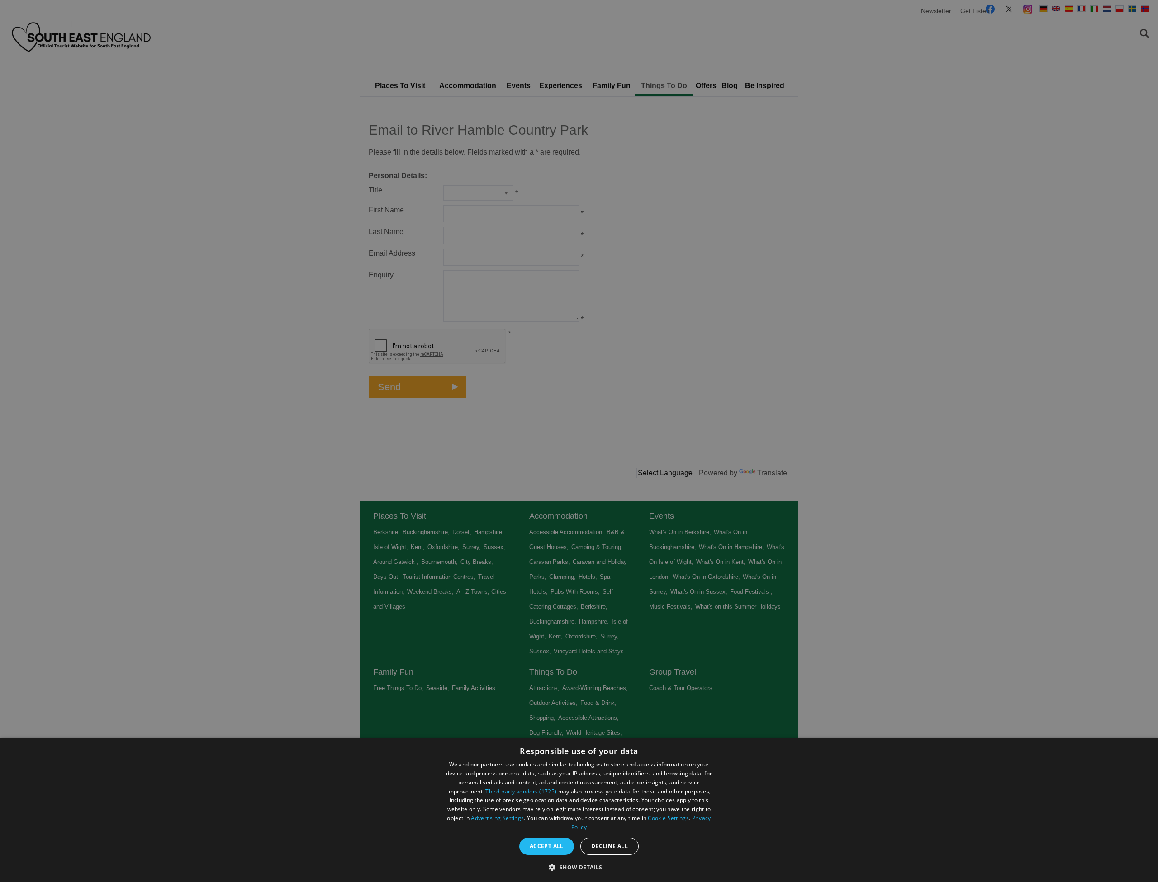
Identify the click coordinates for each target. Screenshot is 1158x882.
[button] (578, 866)
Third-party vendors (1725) (520, 791)
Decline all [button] (609, 846)
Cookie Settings (668, 818)
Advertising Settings (497, 818)
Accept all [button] (547, 846)
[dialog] (579, 810)
